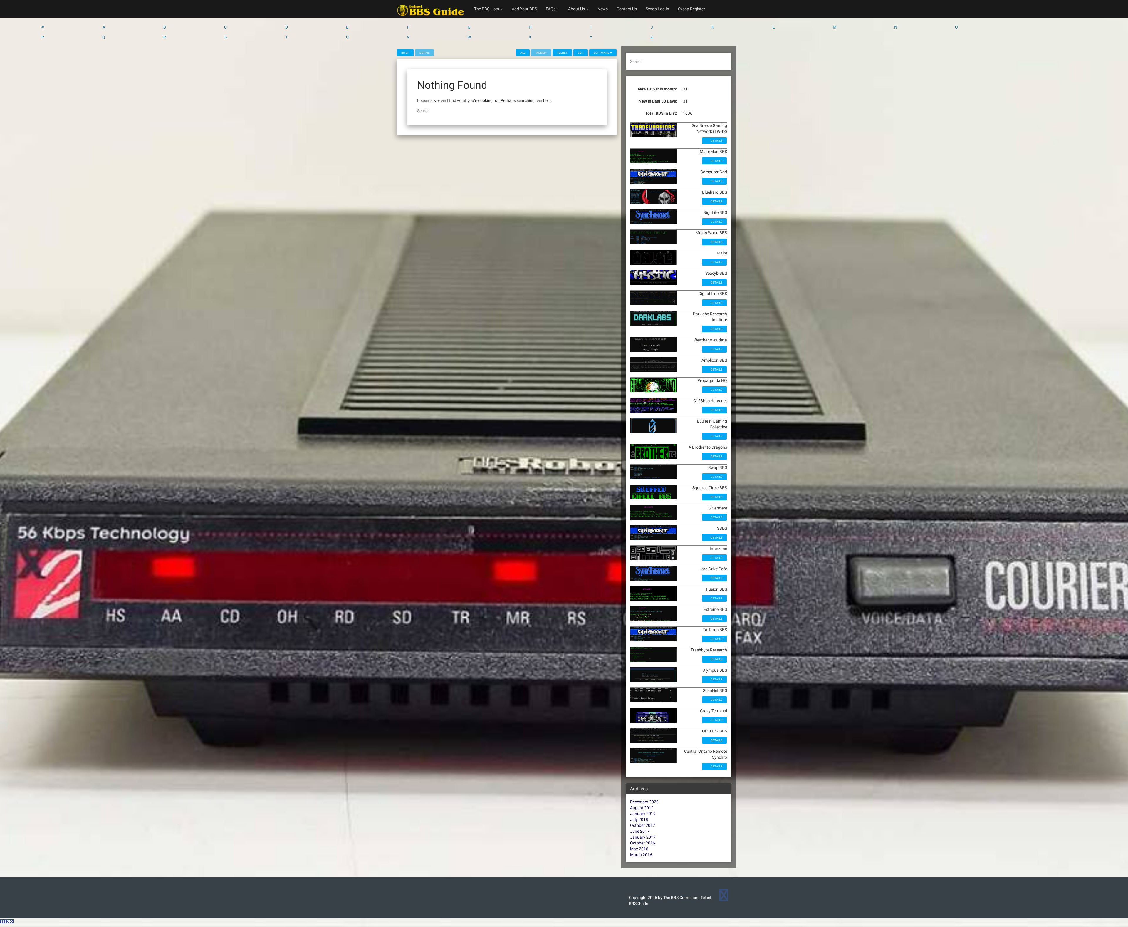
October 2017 (642, 825)
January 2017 (643, 837)
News (602, 8)
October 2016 (642, 843)
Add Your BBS (524, 8)
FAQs (551, 8)
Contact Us (627, 8)
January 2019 (643, 813)
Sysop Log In (657, 8)
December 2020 (644, 801)
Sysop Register (691, 8)
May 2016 (639, 848)
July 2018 (639, 819)
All (522, 52)
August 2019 (642, 807)
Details (716, 140)
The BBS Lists (487, 8)
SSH (580, 52)
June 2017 (639, 831)
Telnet (562, 52)
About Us (577, 8)
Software (602, 52)
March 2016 (641, 854)
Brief (405, 52)
